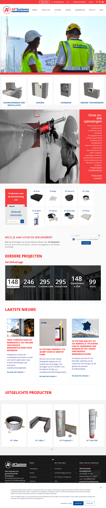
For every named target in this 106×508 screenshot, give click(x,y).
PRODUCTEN (46, 10)
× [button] (101, 487)
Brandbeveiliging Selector (63, 473)
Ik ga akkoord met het (87, 239)
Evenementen (80, 10)
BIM (56, 481)
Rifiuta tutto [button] (90, 503)
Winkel (102, 10)
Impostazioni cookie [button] (66, 503)
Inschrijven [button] (86, 243)
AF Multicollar (69, 211)
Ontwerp (33, 481)
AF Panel (86, 211)
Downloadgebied (79, 2)
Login (91, 2)
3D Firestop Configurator (63, 477)
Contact (92, 10)
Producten (33, 477)
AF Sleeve (53, 211)
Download (58, 469)
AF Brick (36, 191)
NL (68, 2)
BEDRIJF (34, 10)
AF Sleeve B (69, 191)
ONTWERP (57, 10)
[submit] (22, 221)
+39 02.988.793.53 (58, 2)
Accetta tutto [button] (78, 503)
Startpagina (33, 469)
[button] (52, 449)
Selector (44, 2)
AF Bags (53, 191)
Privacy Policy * (94, 239)
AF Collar (86, 191)
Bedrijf (32, 473)
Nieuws (68, 10)
